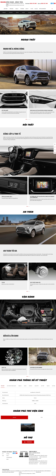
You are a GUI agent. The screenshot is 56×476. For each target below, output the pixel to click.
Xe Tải (3, 455)
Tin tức (32, 8)
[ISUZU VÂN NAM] (3, 2)
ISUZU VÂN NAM (9, 451)
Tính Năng (22, 8)
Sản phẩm (4, 451)
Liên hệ (7, 459)
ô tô (2, 453)
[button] (26, 119)
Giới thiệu (7, 453)
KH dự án (36, 8)
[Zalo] (51, 3)
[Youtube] (54, 3)
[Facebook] (53, 3)
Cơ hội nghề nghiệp (9, 457)
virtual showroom (42, 8)
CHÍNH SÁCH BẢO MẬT (5, 469)
